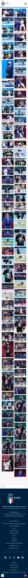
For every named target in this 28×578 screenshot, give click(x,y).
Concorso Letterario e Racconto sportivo (14, 523)
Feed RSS (14, 540)
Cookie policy (14, 570)
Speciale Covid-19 (14, 548)
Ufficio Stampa (14, 521)
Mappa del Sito (14, 565)
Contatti (14, 562)
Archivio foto (14, 533)
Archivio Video (14, 531)
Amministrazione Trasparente (14, 543)
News (14, 528)
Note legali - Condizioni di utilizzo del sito (14, 572)
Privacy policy (14, 567)
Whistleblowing (14, 545)
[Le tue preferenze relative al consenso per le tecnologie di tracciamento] (2, 575)
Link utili (14, 538)
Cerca (14, 536)
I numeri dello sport (14, 526)
